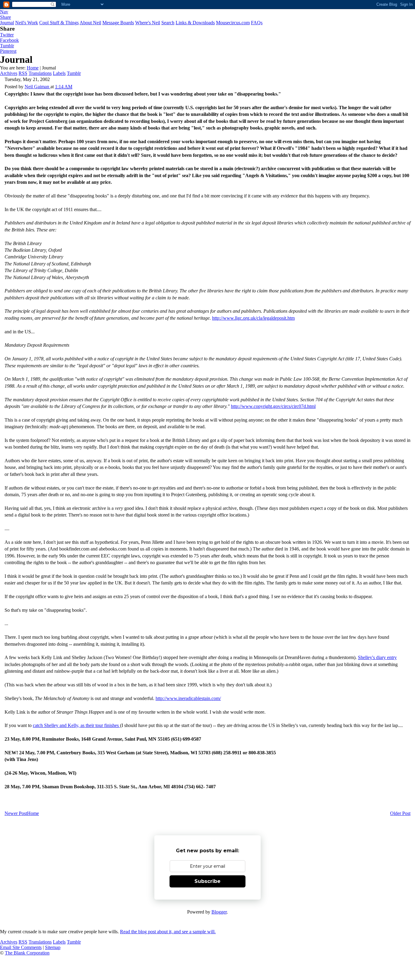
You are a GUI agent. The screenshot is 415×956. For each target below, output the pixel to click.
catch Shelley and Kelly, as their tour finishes (76, 725)
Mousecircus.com (233, 22)
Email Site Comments (21, 947)
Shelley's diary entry (377, 657)
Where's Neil (147, 22)
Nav (4, 11)
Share (5, 17)
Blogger (219, 911)
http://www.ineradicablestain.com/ (188, 698)
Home (33, 67)
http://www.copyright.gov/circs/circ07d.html (273, 406)
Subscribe (207, 881)
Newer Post (16, 813)
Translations (40, 73)
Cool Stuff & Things (59, 22)
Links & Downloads (195, 22)
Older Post (400, 813)
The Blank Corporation (27, 952)
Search (167, 22)
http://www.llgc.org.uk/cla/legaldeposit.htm (253, 318)
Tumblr (7, 45)
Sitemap (52, 947)
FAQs (256, 22)
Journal (7, 22)
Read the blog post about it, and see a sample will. (168, 931)
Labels (59, 73)
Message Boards (118, 22)
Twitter (7, 34)
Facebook (9, 40)
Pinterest (8, 51)
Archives (8, 73)
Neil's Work (26, 22)
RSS (23, 73)
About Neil (90, 22)
